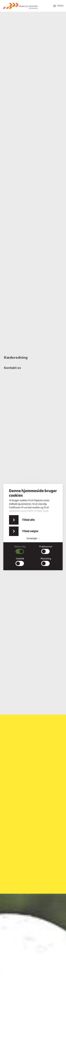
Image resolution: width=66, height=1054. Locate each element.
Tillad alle (28, 519)
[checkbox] (20, 549)
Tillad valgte (30, 531)
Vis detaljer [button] (32, 538)
